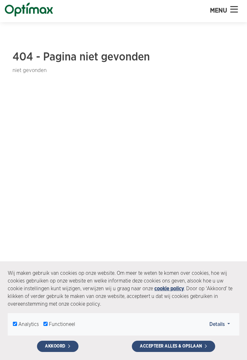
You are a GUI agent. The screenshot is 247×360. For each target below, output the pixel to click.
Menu (219, 10)
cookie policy (169, 288)
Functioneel (62, 324)
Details (221, 324)
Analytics (28, 324)
